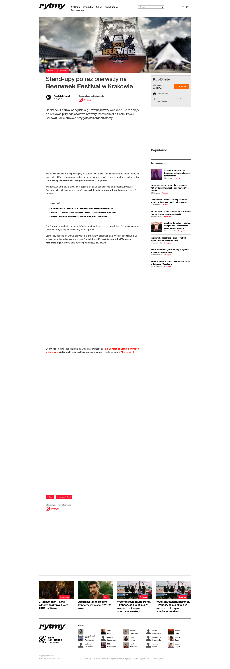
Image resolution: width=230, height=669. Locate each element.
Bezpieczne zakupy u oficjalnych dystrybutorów (169, 100)
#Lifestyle (63, 71)
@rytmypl (87, 100)
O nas (80, 659)
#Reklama (75, 6)
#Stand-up (52, 71)
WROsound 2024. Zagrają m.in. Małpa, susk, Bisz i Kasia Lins (79, 216)
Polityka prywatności (141, 659)
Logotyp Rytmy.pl (157, 659)
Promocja (88, 659)
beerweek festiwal (64, 497)
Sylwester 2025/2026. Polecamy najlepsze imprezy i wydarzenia (177, 173)
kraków (49, 497)
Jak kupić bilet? (163, 93)
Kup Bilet (181, 86)
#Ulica (98, 6)
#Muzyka (88, 6)
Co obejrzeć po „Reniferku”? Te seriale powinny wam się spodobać (82, 208)
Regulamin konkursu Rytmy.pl (121, 659)
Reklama (97, 659)
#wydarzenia (77, 10)
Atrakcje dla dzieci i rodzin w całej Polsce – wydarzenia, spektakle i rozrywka (177, 226)
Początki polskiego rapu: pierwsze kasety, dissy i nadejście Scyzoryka (83, 212)
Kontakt (105, 659)
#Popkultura (111, 6)
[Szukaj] (162, 7)
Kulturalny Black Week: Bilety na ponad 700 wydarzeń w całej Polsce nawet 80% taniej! (170, 188)
